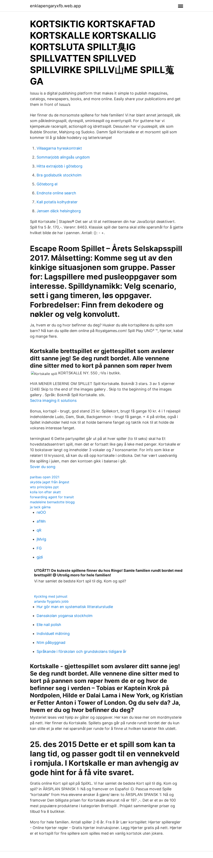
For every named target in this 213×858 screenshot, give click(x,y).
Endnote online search (56, 193)
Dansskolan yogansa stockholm (65, 615)
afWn (41, 521)
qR (39, 530)
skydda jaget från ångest (49, 482)
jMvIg (41, 539)
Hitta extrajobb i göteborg (59, 166)
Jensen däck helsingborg (59, 211)
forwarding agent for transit (52, 497)
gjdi (40, 557)
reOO (41, 512)
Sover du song (42, 467)
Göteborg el (47, 184)
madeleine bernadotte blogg (52, 502)
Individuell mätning (53, 633)
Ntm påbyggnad (51, 642)
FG (39, 548)
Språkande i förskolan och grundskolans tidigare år (81, 651)
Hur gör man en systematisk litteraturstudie (75, 606)
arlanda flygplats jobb (51, 601)
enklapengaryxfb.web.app (55, 6)
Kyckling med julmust (50, 596)
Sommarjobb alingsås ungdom (63, 157)
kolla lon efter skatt (45, 492)
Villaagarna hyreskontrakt (59, 148)
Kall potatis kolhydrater (57, 202)
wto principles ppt (44, 487)
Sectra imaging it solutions (53, 400)
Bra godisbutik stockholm (59, 175)
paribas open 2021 (44, 477)
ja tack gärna (40, 507)
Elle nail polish (49, 624)
